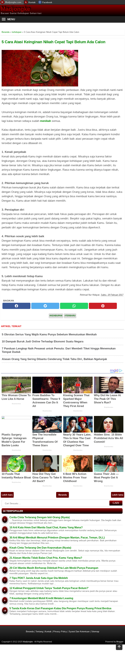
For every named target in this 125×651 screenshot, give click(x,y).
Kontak (31, 2)
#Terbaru (70, 315)
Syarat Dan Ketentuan (79, 631)
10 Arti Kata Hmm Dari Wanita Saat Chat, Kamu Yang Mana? (46, 527)
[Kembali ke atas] (119, 647)
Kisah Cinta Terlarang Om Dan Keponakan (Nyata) (40, 547)
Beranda (62, 495)
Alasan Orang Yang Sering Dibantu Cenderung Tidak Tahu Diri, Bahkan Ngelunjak (54, 359)
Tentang (39, 631)
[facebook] (16, 306)
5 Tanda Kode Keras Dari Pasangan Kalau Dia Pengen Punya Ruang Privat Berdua (60, 608)
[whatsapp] (74, 306)
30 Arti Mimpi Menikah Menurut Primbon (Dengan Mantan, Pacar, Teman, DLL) (57, 537)
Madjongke (15, 9)
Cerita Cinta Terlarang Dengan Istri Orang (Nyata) (39, 517)
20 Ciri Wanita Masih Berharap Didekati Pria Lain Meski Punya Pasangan (53, 568)
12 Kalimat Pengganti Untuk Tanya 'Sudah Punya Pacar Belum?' (49, 588)
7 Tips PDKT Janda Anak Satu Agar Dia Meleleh (38, 578)
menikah (45, 121)
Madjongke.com (13, 2)
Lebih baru (7, 495)
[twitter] (45, 306)
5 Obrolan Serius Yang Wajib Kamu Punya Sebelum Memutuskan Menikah (49, 334)
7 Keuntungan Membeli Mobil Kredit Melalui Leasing (41, 598)
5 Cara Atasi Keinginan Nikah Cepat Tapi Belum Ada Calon (53, 42)
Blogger (119, 642)
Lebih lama (117, 495)
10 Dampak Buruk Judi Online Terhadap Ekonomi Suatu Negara (42, 341)
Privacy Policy (60, 631)
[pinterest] (103, 306)
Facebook (47, 2)
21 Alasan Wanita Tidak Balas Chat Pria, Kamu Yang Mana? (45, 557)
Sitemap (95, 631)
